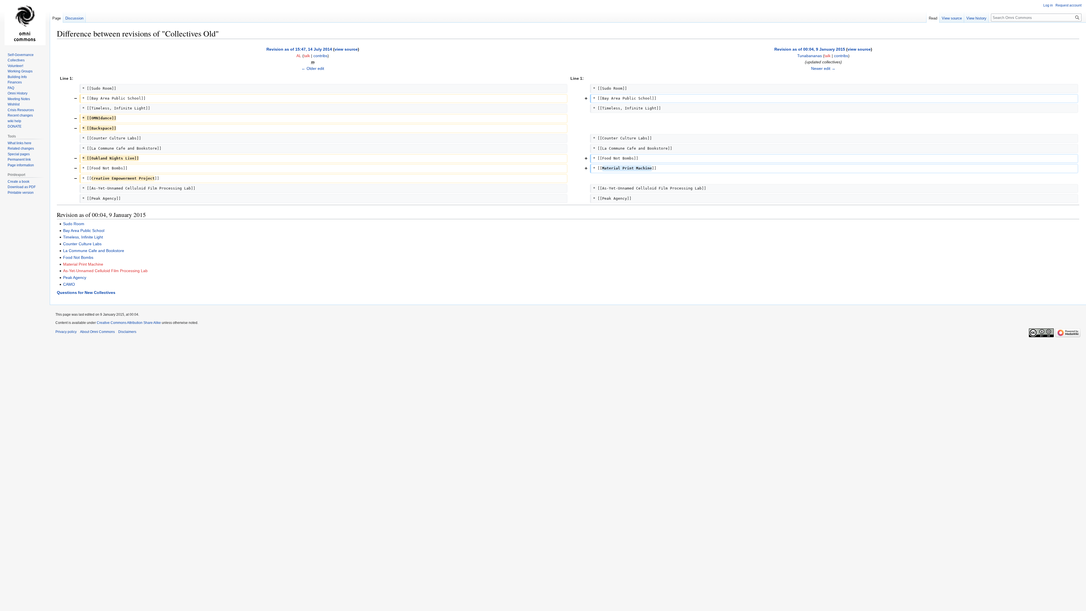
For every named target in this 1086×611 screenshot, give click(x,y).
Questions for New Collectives (86, 292)
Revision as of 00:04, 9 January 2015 (809, 49)
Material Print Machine (83, 264)
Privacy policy (66, 332)
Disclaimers (127, 332)
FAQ (11, 88)
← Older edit (312, 68)
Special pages (19, 154)
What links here (19, 143)
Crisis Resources (21, 110)
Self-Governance (21, 55)
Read (933, 18)
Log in (1048, 5)
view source (346, 49)
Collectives (16, 60)
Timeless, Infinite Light (83, 237)
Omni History (17, 93)
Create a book (18, 182)
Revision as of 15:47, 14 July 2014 (299, 49)
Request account (1068, 5)
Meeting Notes (19, 99)
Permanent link (19, 160)
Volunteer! (15, 66)
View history (976, 18)
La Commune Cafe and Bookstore (93, 250)
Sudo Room (73, 223)
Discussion (74, 18)
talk (307, 55)
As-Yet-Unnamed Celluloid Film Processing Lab (105, 270)
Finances (15, 82)
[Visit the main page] (25, 22)
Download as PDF (22, 187)
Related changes (21, 148)
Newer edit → (823, 68)
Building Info (17, 77)
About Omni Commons (97, 332)
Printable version (21, 193)
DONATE (14, 126)
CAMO (69, 284)
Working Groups (20, 71)
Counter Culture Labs (82, 244)
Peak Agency (74, 277)
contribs (320, 55)
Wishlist (14, 104)
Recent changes (20, 115)
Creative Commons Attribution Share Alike (129, 323)
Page (56, 18)
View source (952, 18)
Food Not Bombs (78, 257)
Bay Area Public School (83, 230)
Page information (21, 165)
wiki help (14, 121)
